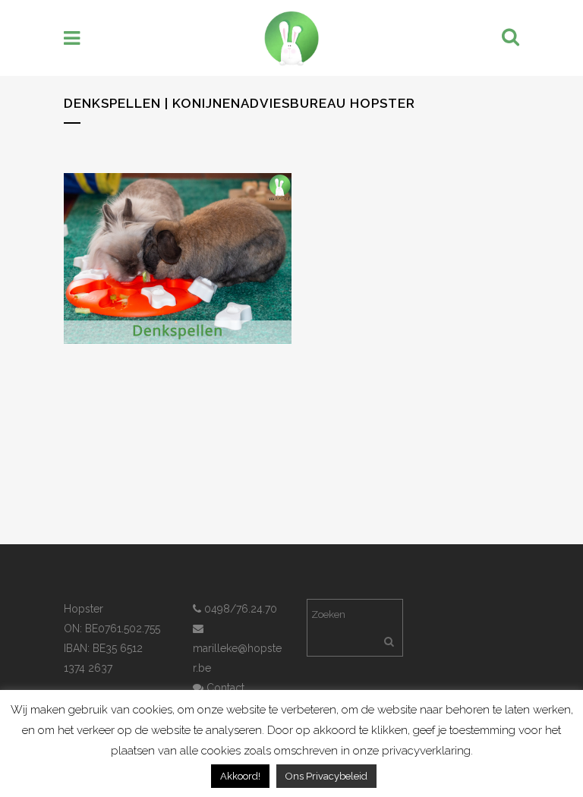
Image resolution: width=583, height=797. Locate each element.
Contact (223, 688)
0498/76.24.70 (239, 609)
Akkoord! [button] (240, 776)
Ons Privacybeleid (326, 776)
